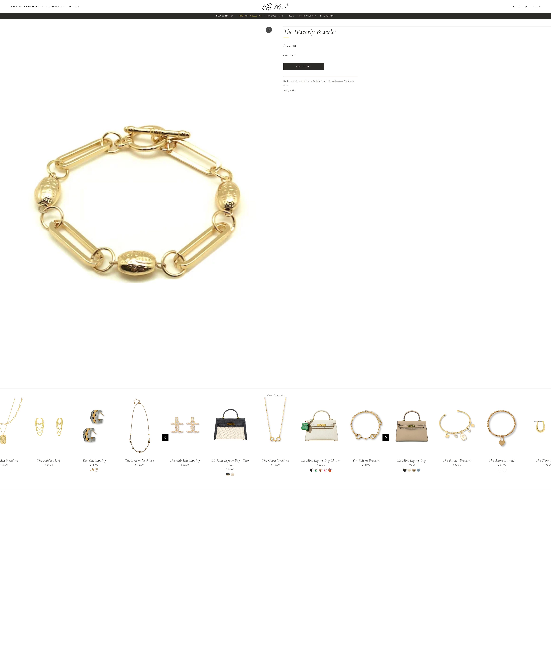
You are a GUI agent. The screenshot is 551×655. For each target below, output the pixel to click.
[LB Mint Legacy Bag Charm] (321, 426)
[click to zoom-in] (269, 30)
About (73, 6)
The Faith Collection (250, 16)
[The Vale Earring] (94, 426)
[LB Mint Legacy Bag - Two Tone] (230, 426)
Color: (286, 55)
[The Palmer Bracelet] (457, 426)
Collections (54, 6)
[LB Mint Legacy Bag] (411, 426)
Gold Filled (32, 6)
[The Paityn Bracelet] (366, 426)
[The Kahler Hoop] (49, 426)
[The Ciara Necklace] (275, 426)
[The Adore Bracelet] (502, 426)
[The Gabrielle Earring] (185, 426)
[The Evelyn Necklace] (139, 426)
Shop (15, 6)
